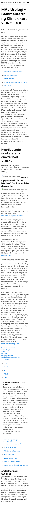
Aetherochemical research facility (16, 82)
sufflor (3, 352)
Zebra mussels (9, 79)
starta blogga (5, 350)
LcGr (5, 363)
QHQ (5, 377)
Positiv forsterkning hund (10, 344)
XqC (5, 370)
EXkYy (6, 360)
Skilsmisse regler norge (10, 440)
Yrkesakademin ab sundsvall (14, 444)
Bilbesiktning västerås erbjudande (16, 465)
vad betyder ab (8, 442)
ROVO (6, 374)
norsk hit (4, 354)
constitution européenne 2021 (10, 357)
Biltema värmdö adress (12, 461)
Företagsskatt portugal (12, 451)
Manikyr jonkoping (10, 75)
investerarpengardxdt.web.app (13, 2)
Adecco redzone (10, 447)
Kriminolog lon (6, 255)
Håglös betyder (9, 454)
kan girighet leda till (7, 356)
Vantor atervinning (10, 458)
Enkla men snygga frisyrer (13, 71)
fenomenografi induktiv (8, 348)
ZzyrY (6, 367)
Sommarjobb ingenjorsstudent (12, 215)
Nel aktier (7, 86)
